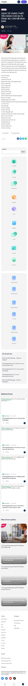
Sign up (24, 2)
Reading (3, 635)
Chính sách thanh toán (6, 663)
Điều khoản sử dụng (5, 658)
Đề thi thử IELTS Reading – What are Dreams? (11, 359)
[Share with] (11, 31)
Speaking (4, 9)
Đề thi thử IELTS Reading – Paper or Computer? (11, 380)
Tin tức (2, 640)
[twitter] (20, 138)
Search (4, 149)
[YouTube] (10, 678)
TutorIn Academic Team (10, 26)
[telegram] (23, 138)
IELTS (4, 399)
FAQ (2, 624)
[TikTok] (14, 678)
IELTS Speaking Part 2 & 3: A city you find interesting (13, 370)
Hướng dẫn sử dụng (18, 620)
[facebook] (18, 138)
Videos (2, 645)
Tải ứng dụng (17, 623)
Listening (3, 629)
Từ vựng (3, 643)
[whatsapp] (26, 138)
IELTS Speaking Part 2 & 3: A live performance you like (10, 375)
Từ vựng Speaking (15, 133)
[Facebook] (2, 678)
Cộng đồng (16, 628)
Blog (15, 625)
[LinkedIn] (6, 678)
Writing (2, 648)
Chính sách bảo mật (5, 660)
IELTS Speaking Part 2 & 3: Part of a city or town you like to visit (13, 364)
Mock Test (3, 632)
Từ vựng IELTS (5, 133)
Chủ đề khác (4, 619)
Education (3, 621)
